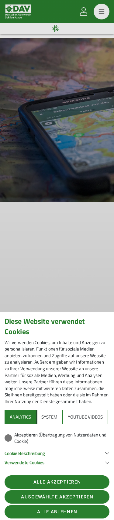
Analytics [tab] (20, 416)
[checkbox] (57, 438)
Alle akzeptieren (57, 482)
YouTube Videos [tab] (85, 416)
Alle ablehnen (57, 512)
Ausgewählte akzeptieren (57, 497)
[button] (57, 453)
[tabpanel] (57, 447)
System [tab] (49, 416)
